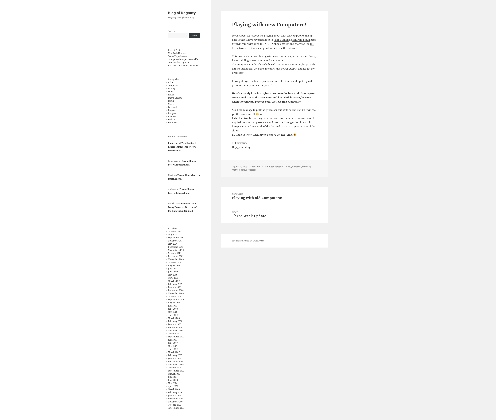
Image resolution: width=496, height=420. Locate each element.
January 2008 (174, 324)
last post (241, 35)
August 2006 (174, 373)
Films (170, 91)
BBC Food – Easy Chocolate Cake (183, 65)
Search (171, 31)
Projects (172, 110)
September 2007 (176, 336)
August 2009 (174, 265)
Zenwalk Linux (301, 39)
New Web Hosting (177, 53)
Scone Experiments (177, 56)
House (171, 94)
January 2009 (174, 287)
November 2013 (176, 250)
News (170, 104)
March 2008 (174, 318)
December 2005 (176, 398)
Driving (172, 88)
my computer (293, 64)
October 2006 (174, 367)
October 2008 (174, 296)
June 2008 (173, 308)
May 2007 (172, 346)
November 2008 (176, 293)
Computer (173, 85)
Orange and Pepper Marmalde (183, 59)
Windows (172, 122)
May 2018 (172, 234)
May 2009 (172, 274)
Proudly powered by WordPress (248, 240)
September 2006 (176, 370)
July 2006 (172, 376)
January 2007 (174, 358)
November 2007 (176, 330)
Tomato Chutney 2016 (178, 62)
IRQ (312, 44)
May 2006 (172, 383)
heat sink (286, 81)
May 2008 (172, 311)
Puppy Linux (281, 39)
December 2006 (176, 361)
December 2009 (176, 256)
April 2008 (173, 315)
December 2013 (176, 246)
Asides (171, 82)
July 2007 (172, 339)
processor (251, 169)
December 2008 (176, 290)
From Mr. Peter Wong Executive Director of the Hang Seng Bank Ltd (182, 207)
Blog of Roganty (182, 12)
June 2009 (173, 271)
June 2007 (173, 342)
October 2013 (174, 253)
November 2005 (176, 401)
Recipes (172, 113)
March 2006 (174, 389)
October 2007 (174, 333)
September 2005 (176, 407)
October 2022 (174, 231)
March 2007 (174, 352)
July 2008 (172, 305)
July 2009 (172, 268)
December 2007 (176, 327)
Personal (172, 107)
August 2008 (174, 302)
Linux (171, 100)
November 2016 (176, 240)
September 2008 (176, 299)
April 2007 (173, 349)
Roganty (255, 166)
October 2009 (174, 262)
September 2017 (176, 237)
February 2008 (175, 321)
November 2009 (176, 259)
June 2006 (173, 380)
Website (172, 119)
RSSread (172, 116)
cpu (289, 166)
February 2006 (175, 392)
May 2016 (172, 243)
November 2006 (176, 364)
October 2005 (174, 404)
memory (306, 166)
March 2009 (174, 281)
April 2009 (173, 277)
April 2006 (173, 386)
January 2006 (174, 395)
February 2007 (175, 355)
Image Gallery (175, 97)
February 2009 (175, 284)
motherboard (238, 169)
